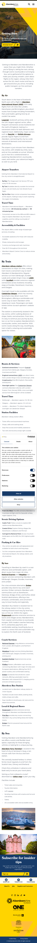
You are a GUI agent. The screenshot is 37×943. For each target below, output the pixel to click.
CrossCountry (7, 380)
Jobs (13, 886)
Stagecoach (6, 615)
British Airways (24, 134)
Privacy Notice (24, 938)
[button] (33, 4)
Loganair (5, 120)
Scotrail (27, 367)
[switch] (32, 475)
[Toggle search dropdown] (29, 4)
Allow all (18, 493)
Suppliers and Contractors (25, 886)
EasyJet (11, 134)
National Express (8, 575)
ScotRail (9, 280)
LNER (31, 278)
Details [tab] (18, 441)
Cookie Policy (12, 938)
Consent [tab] (6, 441)
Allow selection (18, 499)
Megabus (23, 575)
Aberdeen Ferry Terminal (12, 749)
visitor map (17, 777)
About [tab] (30, 441)
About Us (6, 886)
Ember (28, 585)
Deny (18, 504)
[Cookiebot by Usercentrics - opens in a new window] (27, 437)
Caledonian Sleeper (9, 294)
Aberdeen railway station (12, 266)
